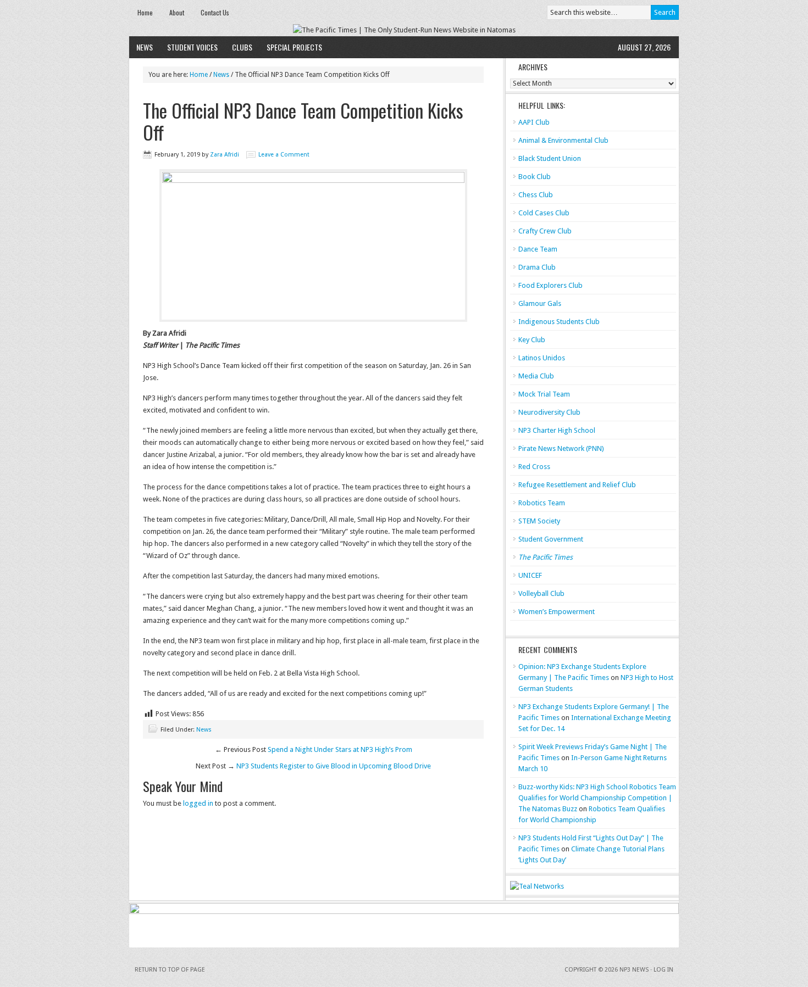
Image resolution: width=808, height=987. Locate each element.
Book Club (534, 176)
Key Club (531, 340)
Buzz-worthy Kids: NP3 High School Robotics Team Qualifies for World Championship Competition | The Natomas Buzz (597, 798)
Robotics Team (541, 503)
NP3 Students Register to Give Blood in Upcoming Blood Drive (333, 766)
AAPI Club (534, 122)
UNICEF (530, 575)
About (176, 12)
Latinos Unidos (541, 358)
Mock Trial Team (544, 394)
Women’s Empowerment (556, 611)
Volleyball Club (541, 593)
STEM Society (539, 521)
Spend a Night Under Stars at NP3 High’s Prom (340, 749)
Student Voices (192, 47)
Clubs (242, 47)
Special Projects (294, 47)
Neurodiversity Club (549, 412)
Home (145, 12)
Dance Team (537, 249)
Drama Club (537, 267)
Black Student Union (549, 158)
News (144, 47)
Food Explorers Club (550, 285)
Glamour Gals (539, 303)
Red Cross (534, 466)
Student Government (550, 539)
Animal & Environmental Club (563, 140)
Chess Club (535, 195)
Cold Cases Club (543, 213)
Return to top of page (170, 969)
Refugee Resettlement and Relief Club (577, 485)
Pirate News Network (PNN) (561, 448)
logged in (198, 803)
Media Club (536, 376)
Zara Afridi (224, 154)
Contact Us (215, 12)
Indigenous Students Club (559, 321)
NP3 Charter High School (556, 430)
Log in (663, 969)
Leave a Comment (283, 154)
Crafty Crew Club (545, 231)
